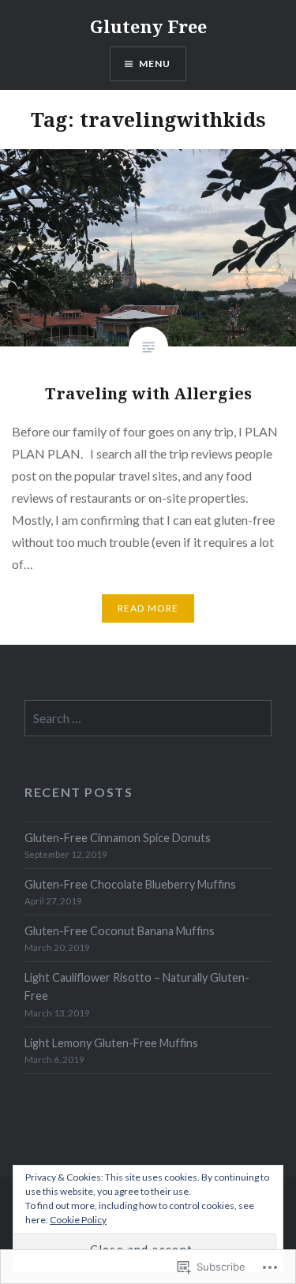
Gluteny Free (148, 26)
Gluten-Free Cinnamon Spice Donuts (117, 837)
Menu (155, 63)
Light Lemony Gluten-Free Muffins (111, 1043)
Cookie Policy (78, 1220)
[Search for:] (148, 718)
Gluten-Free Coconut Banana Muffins (119, 931)
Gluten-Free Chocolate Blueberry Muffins (130, 884)
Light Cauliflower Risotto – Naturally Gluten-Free (136, 986)
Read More (148, 608)
